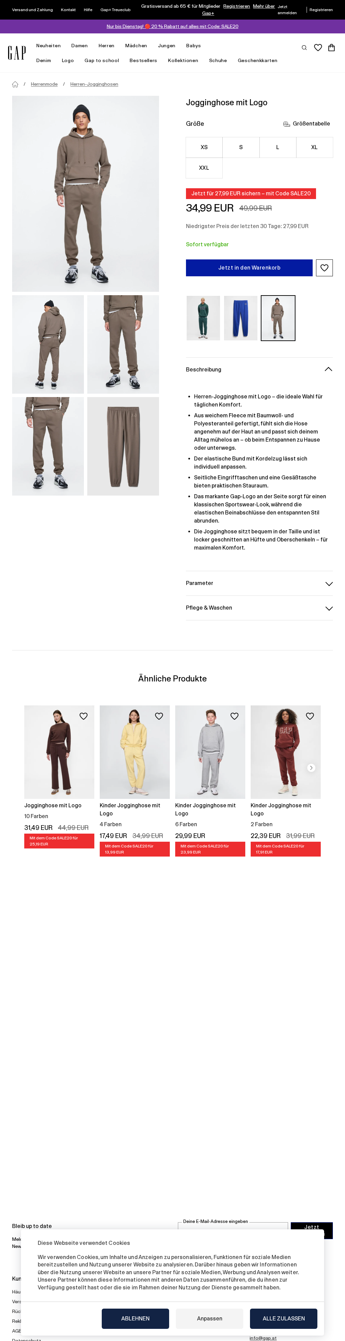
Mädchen (136, 45)
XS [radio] (204, 147)
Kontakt (68, 9)
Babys (193, 45)
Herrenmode (44, 84)
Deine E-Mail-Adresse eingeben (215, 1221)
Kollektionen (183, 60)
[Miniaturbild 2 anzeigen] (123, 344)
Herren (107, 45)
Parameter (199, 583)
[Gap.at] (17, 53)
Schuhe (218, 60)
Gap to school (102, 60)
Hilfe (88, 9)
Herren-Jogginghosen (94, 84)
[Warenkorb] (331, 48)
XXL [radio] (204, 168)
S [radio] (241, 147)
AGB (17, 1331)
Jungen (167, 45)
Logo (68, 60)
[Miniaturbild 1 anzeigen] (48, 344)
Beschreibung (203, 369)
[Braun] (278, 318)
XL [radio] (314, 147)
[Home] (15, 84)
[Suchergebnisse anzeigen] (304, 47)
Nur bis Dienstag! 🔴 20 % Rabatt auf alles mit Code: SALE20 (173, 26)
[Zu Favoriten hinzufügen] (83, 716)
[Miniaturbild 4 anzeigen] (123, 446)
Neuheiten (48, 45)
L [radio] (277, 147)
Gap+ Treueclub (115, 9)
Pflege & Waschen (209, 608)
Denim (43, 60)
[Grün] (203, 318)
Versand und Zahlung (32, 9)
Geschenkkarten (258, 60)
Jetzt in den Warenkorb (249, 267)
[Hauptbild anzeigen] (85, 194)
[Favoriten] (318, 48)
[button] (324, 267)
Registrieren (236, 6)
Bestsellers (143, 60)
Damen (79, 45)
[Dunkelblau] (240, 318)
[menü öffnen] (64, 45)
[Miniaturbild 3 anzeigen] (48, 446)
